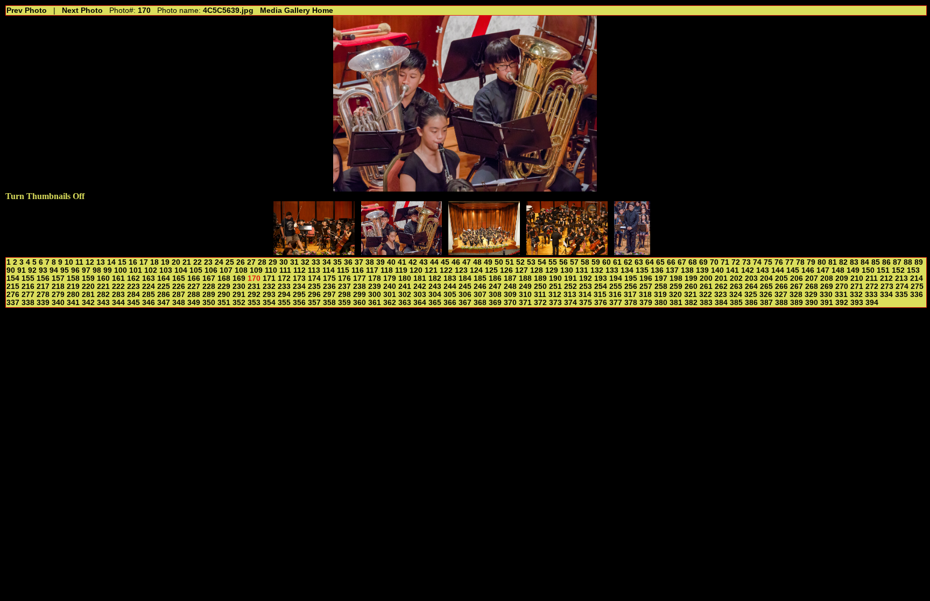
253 (585, 286)
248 (510, 286)
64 (649, 262)
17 (143, 262)
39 (380, 262)
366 (449, 303)
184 (465, 278)
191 (570, 278)
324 (735, 295)
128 (536, 270)
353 (254, 303)
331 (841, 295)
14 (111, 262)
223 (133, 286)
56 (563, 262)
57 (574, 262)
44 (434, 262)
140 (717, 270)
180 (404, 278)
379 (645, 303)
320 (675, 295)
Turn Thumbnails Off (44, 196)
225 (163, 286)
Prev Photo (26, 10)
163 (148, 278)
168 (223, 278)
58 (585, 262)
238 (359, 286)
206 (796, 278)
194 (615, 278)
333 (871, 295)
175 (329, 278)
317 (630, 295)
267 (796, 286)
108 (241, 270)
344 (118, 303)
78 (800, 262)
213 (901, 278)
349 (193, 303)
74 (757, 262)
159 (88, 278)
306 (465, 295)
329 (811, 295)
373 (555, 303)
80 (822, 262)
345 (133, 303)
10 (69, 262)
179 (389, 278)
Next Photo (82, 10)
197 (660, 278)
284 (133, 295)
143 (762, 270)
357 (314, 303)
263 (736, 286)
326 (765, 295)
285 (148, 295)
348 (178, 303)
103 (165, 270)
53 (531, 262)
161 (118, 278)
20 (176, 262)
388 (781, 303)
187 (510, 278)
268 (811, 286)
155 (28, 278)
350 (208, 303)
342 (88, 303)
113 (314, 270)
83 (854, 262)
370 (510, 303)
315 (600, 295)
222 (118, 286)
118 (387, 270)
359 (344, 303)
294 (284, 295)
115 (343, 270)
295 (299, 295)
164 (163, 278)
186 (495, 278)
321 (690, 295)
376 (600, 303)
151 (883, 270)
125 (491, 270)
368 (480, 303)
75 (768, 262)
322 (705, 295)
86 (886, 262)
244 (449, 286)
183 (449, 278)
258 (660, 286)
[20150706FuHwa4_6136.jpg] (314, 252)
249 (525, 286)
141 (732, 270)
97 (86, 270)
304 (434, 295)
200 (706, 278)
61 (617, 262)
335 (901, 295)
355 (284, 303)
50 (499, 262)
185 (480, 278)
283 (118, 295)
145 (792, 270)
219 (73, 286)
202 (736, 278)
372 (540, 303)
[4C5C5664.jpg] (632, 252)
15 (122, 262)
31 (294, 262)
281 (88, 295)
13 (100, 262)
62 (628, 262)
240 (389, 286)
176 (344, 278)
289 (208, 295)
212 (886, 278)
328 (796, 295)
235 (314, 286)
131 (581, 270)
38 (369, 262)
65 (660, 262)
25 (230, 262)
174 (314, 278)
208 (826, 278)
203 (751, 278)
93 (43, 270)
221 (103, 286)
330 (826, 295)
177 (359, 278)
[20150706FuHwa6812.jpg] (484, 252)
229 (223, 286)
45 (445, 262)
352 (238, 303)
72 (735, 262)
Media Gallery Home (296, 10)
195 (630, 278)
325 (750, 295)
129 (551, 270)
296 (314, 295)
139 (702, 270)
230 (238, 286)
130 (566, 270)
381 (676, 303)
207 (811, 278)
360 (359, 303)
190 (555, 278)
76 (778, 262)
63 (639, 262)
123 (461, 270)
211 (871, 278)
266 (781, 286)
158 (73, 278)
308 (495, 295)
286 (163, 295)
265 (766, 286)
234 (299, 286)
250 (540, 286)
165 (178, 278)
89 (918, 262)
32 (305, 262)
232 (269, 286)
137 (672, 270)
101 (135, 270)
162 (133, 278)
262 (721, 286)
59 (595, 262)
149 (853, 270)
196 (645, 278)
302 (404, 295)
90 (10, 270)
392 (841, 303)
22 (197, 262)
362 (389, 303)
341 (73, 303)
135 (642, 270)
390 (811, 303)
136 (657, 270)
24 (219, 262)
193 (600, 278)
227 (193, 286)
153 (913, 270)
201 (721, 278)
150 (868, 270)
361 (374, 303)
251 (555, 286)
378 (630, 303)
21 (186, 262)
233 (284, 286)
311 (540, 295)
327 (780, 295)
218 (58, 286)
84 (865, 262)
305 (449, 295)
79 (811, 262)
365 (434, 303)
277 (28, 295)
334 (886, 295)
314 (585, 295)
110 (271, 270)
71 (725, 262)
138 (687, 270)
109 (256, 270)
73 (746, 262)
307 (480, 295)
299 (359, 295)
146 (807, 270)
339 (43, 303)
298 (344, 295)
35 (337, 262)
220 (88, 286)
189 (540, 278)
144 (777, 270)
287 (178, 295)
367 (465, 303)
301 (389, 295)
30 (283, 262)
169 (238, 278)
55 (552, 262)
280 (73, 295)
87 (897, 262)
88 (908, 262)
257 (645, 286)
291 (238, 295)
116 (357, 270)
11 (79, 262)
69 (703, 262)
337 (12, 303)
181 (419, 278)
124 (476, 270)
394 (871, 303)
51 (509, 262)
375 (585, 303)
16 (133, 262)
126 (506, 270)
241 (404, 286)
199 (691, 278)
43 (423, 262)
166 (193, 278)
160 (103, 278)
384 (721, 303)
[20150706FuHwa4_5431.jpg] (567, 252)
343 (103, 303)
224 (148, 286)
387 (766, 303)
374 (570, 303)
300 (374, 295)
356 (299, 303)
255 (615, 286)
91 (21, 270)
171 (269, 278)
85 (875, 262)
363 (404, 303)
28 (262, 262)
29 (273, 262)
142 (747, 270)
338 (28, 303)
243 (434, 286)
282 (103, 295)
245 (465, 286)
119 (401, 270)
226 (178, 286)
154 (12, 278)
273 (886, 286)
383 (706, 303)
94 (54, 270)
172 (284, 278)
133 (611, 270)
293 (269, 295)
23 (208, 262)
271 (856, 286)
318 (645, 295)
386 (751, 303)
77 (789, 262)
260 (691, 286)
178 (374, 278)
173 (299, 278)
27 (251, 262)
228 (208, 286)
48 (477, 262)
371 (525, 303)
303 (419, 295)
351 (223, 303)
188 (525, 278)
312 (554, 295)
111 (285, 270)
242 (419, 286)
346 (148, 303)
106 (211, 270)
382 (691, 303)
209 (841, 278)
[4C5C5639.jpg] (401, 252)
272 (871, 286)
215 (12, 286)
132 (596, 270)
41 (402, 262)
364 (419, 303)
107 (226, 270)
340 (58, 303)
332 (856, 295)
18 (154, 262)
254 (600, 286)
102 (150, 270)
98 (97, 270)
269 (826, 286)
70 (714, 262)
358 (329, 303)
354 (269, 303)
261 (706, 286)
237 (344, 286)
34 (326, 262)
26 (240, 262)
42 (412, 262)
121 (431, 270)
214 (916, 278)
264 (751, 286)
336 (916, 295)
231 (254, 286)
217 (43, 286)
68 (692, 262)
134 (627, 270)
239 (374, 286)
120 (416, 270)
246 (480, 286)
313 (569, 295)
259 (676, 286)
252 (570, 286)
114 (328, 270)
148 (838, 270)
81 (832, 262)
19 (165, 262)
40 (391, 262)
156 (43, 278)
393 (856, 303)
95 (64, 270)
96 (75, 270)
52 (520, 262)
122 (446, 270)
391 (826, 303)
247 (495, 286)
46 (456, 262)
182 (434, 278)
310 (525, 295)
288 (193, 295)
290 (223, 295)
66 (671, 262)
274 (902, 286)
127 (521, 270)
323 (720, 295)
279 (58, 295)
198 (676, 278)
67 (682, 262)
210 (856, 278)
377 (615, 303)
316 (615, 295)
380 (660, 303)
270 (841, 286)
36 (348, 262)
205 (781, 278)
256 (630, 286)
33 (316, 262)
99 (107, 270)
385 (736, 303)
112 (299, 270)
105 (195, 270)
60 (606, 262)
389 (796, 303)
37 (359, 262)
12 (90, 262)
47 (466, 262)
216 (28, 286)
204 (766, 278)
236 (329, 286)
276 (12, 295)
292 (254, 295)
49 (488, 262)
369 (495, 303)
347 (163, 303)
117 (372, 270)
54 (542, 262)
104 (180, 270)
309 (510, 295)
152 (898, 270)
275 (917, 286)
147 (822, 270)
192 (585, 278)
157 (58, 278)
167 (208, 278)
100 (120, 270)
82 (843, 262)
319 (660, 295)
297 (329, 295)
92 (32, 270)
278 (43, 295)
